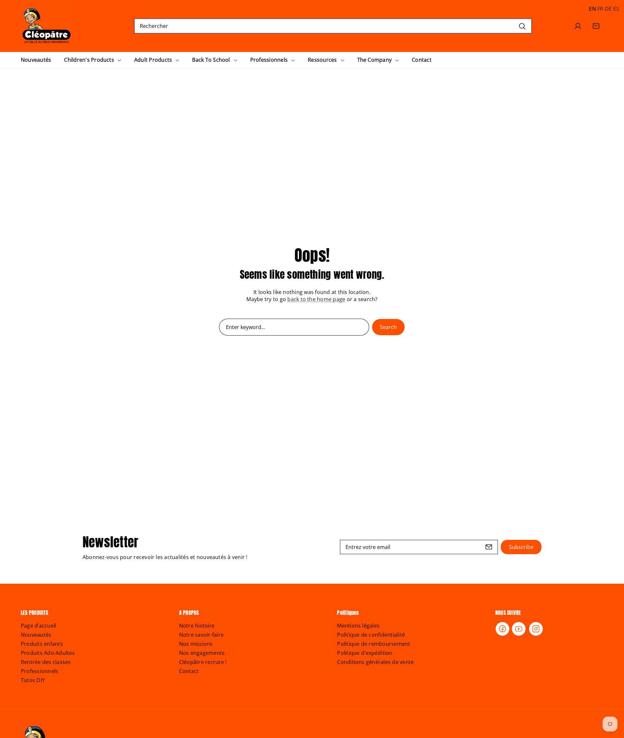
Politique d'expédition (364, 652)
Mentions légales (358, 625)
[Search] (522, 26)
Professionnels (39, 671)
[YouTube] (519, 629)
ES (616, 8)
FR (600, 8)
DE (608, 8)
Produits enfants (42, 643)
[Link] (47, 26)
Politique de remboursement (373, 643)
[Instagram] (536, 629)
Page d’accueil (38, 625)
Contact (189, 671)
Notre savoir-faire (201, 634)
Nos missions (196, 643)
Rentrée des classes (46, 662)
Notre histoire (196, 625)
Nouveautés (36, 634)
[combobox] (333, 26)
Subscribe (521, 547)
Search (388, 327)
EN (592, 8)
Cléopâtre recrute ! (203, 662)
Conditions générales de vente (375, 662)
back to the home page (316, 299)
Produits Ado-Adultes (48, 652)
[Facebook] (502, 629)
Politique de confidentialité (371, 634)
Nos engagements (202, 652)
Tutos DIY (33, 680)
